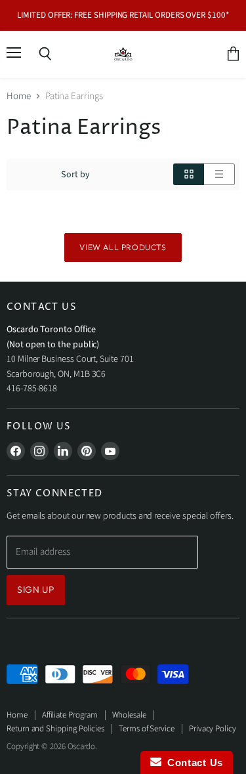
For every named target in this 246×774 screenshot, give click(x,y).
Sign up (35, 589)
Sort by (75, 174)
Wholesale (129, 715)
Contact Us (192, 762)
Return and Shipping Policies (55, 729)
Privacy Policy (212, 729)
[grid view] (188, 174)
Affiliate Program (70, 715)
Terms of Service (146, 729)
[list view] (219, 174)
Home (19, 96)
